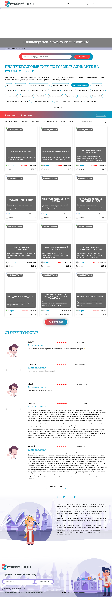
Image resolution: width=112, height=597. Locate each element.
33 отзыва (32, 214)
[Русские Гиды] (19, 4)
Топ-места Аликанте (37, 345)
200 (68, 266)
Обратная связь (22, 574)
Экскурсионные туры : (38, 90)
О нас (69, 4)
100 (33, 266)
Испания (14, 48)
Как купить (78, 4)
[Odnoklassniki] (89, 578)
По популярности (11, 121)
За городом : (82, 90)
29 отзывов (102, 165)
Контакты (102, 4)
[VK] (94, 578)
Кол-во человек (27, 115)
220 (33, 169)
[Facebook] (78, 578)
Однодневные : (27, 96)
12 (62, 314)
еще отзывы (56, 487)
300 (68, 217)
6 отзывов (32, 311)
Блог (95, 4)
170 (33, 217)
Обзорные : (20, 85)
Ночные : (22, 90)
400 (103, 266)
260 (103, 217)
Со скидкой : (97, 96)
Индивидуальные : (80, 85)
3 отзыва (103, 311)
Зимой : (41, 96)
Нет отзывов (31, 262)
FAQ (34, 574)
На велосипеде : (98, 90)
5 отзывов (67, 214)
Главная (7, 48)
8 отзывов (102, 214)
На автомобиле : (55, 96)
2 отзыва (103, 262)
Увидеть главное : (62, 101)
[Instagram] (100, 578)
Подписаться (44, 582)
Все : (8, 85)
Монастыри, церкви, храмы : (17, 101)
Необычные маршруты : (39, 85)
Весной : (55, 90)
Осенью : (78, 101)
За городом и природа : (42, 101)
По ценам (23, 121)
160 (103, 169)
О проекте (7, 574)
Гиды (101, 115)
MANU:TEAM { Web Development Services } (32, 592)
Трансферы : (71, 96)
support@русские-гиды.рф (14, 589)
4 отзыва (68, 262)
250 (33, 314)
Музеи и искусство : (60, 85)
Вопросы (88, 4)
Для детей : (91, 101)
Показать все (56, 107)
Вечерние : (67, 90)
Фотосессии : (11, 96)
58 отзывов (67, 165)
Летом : (83, 96)
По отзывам (33, 121)
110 (68, 169)
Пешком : (10, 90)
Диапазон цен (10, 115)
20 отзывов (32, 165)
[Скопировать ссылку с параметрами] (105, 121)
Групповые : (97, 85)
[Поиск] (79, 121)
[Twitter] (83, 578)
